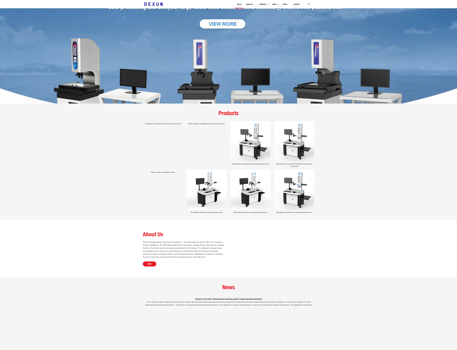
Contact (297, 4)
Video (285, 4)
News (275, 4)
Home (239, 4)
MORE (150, 264)
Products (262, 4)
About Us (249, 4)
